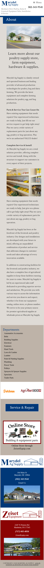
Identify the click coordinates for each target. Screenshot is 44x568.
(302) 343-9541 (22, 479)
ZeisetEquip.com (22, 535)
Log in (37, 563)
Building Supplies (11, 340)
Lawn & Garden (10, 352)
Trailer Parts (8, 378)
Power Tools (9, 365)
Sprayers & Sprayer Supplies (15, 371)
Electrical (7, 343)
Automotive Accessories (13, 333)
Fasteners (7, 346)
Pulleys (7, 368)
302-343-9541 (35, 7)
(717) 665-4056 (22, 531)
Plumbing (8, 362)
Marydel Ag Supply (10, 3)
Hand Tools (8, 349)
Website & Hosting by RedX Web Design (22, 565)
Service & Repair (22, 407)
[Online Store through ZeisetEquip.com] (22, 432)
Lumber (7, 355)
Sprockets (8, 375)
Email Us (22, 483)
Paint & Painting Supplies (14, 359)
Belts (6, 336)
